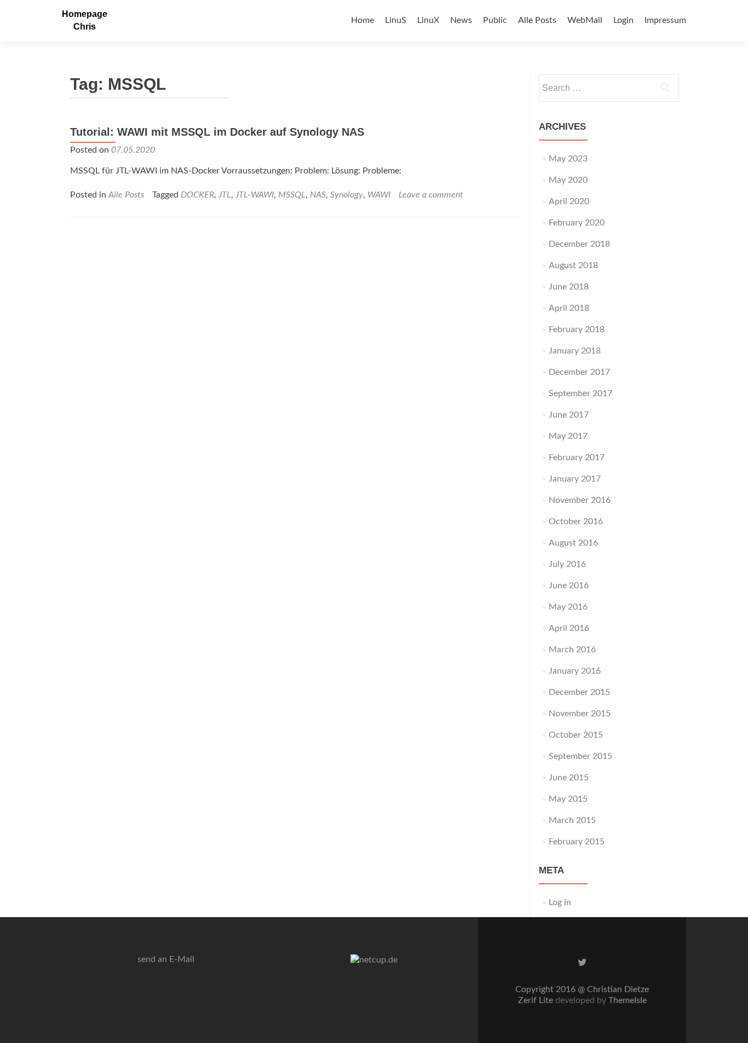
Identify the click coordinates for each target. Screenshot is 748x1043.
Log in (560, 902)
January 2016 (575, 671)
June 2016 (569, 585)
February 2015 (577, 841)
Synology (346, 194)
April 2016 (569, 628)
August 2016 (573, 542)
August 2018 (573, 265)
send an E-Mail (165, 959)
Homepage (84, 14)
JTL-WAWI (254, 194)
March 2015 (572, 820)
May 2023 (568, 158)
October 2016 (576, 521)
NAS (318, 194)
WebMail (584, 20)
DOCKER (197, 194)
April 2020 (569, 201)
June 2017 (569, 414)
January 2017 (575, 478)
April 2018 (569, 308)
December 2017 (579, 372)
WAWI (378, 194)
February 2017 (577, 457)
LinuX (428, 20)
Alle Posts (537, 20)
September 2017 (580, 393)
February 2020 (577, 222)
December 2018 (579, 244)
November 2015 (580, 713)
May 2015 (568, 799)
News (461, 20)
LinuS (395, 20)
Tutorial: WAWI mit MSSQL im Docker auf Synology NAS (217, 132)
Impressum (665, 20)
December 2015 (579, 692)
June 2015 (569, 777)
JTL (224, 194)
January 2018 (575, 350)
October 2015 (576, 735)
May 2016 (568, 606)
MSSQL (292, 194)
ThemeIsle (627, 1000)
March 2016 (572, 649)
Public (495, 20)
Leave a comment (431, 194)
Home (362, 20)
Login (623, 20)
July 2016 (567, 564)
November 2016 (580, 500)
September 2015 (580, 756)
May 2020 (568, 180)
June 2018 (569, 286)
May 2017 (568, 436)
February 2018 (577, 329)
